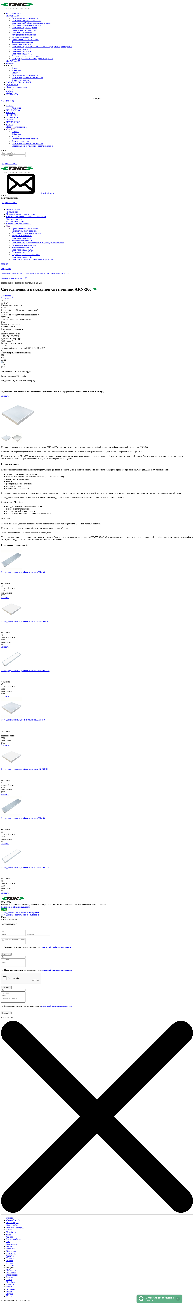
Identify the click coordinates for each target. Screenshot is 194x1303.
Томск (9, 1279)
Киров (9, 1296)
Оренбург (10, 1282)
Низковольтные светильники (25, 18)
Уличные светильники (22, 37)
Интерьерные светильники (24, 35)
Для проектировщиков (16, 127)
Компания (16, 108)
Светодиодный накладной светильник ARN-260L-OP (25, 867)
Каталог (15, 68)
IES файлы (16, 70)
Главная (9, 105)
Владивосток (12, 1275)
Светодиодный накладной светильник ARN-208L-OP (25, 670)
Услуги (9, 120)
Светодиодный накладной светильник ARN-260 (23, 720)
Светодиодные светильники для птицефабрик (32, 58)
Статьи (9, 124)
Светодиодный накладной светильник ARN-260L (23, 818)
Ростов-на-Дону (13, 1239)
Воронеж (10, 1249)
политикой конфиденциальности (56, 947)
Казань (9, 1230)
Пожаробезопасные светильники (21, 214)
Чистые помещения (20, 80)
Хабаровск (11, 1270)
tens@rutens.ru (47, 193)
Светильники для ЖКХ (22, 51)
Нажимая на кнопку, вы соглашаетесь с (37, 947)
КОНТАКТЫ (12, 117)
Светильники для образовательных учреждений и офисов (38, 243)
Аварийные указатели (22, 44)
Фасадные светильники (22, 42)
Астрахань (11, 1289)
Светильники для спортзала (24, 28)
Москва (9, 1218)
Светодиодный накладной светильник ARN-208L (23, 572)
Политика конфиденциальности (15, 907)
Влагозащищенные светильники (26, 25)
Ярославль (11, 1272)
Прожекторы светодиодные (24, 30)
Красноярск (11, 1244)
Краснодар (11, 1253)
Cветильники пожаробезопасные (26, 20)
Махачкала (11, 1277)
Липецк (9, 1294)
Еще (8, 226)
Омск (8, 1234)
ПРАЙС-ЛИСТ (13, 122)
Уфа (8, 1241)
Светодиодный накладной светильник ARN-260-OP (24, 769)
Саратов (10, 1256)
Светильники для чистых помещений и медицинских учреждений (42, 47)
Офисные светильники (22, 32)
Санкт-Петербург (14, 1220)
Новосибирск (12, 1222)
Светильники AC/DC (21, 49)
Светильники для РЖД (22, 257)
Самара (9, 1237)
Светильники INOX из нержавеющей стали (31, 23)
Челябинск (11, 1232)
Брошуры (16, 73)
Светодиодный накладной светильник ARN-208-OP (24, 621)
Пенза (9, 1291)
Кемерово (10, 1284)
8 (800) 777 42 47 (9, 164)
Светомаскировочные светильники (27, 77)
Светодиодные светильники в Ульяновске (20, 915)
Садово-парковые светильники (26, 56)
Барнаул (9, 1263)
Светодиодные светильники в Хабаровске (20, 912)
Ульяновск (11, 1265)
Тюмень (9, 1258)
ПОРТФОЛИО (13, 110)
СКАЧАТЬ (11, 129)
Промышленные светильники (25, 39)
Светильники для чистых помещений (15, 220)
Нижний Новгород (14, 1227)
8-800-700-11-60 (7, 101)
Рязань (9, 1287)
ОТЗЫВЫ (10, 112)
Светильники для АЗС (22, 54)
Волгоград (11, 1251)
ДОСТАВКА (12, 115)
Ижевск (9, 1260)
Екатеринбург (12, 1225)
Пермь (9, 1246)
